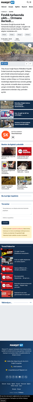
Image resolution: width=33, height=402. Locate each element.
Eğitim (17, 7)
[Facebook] (7, 377)
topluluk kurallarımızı (17, 228)
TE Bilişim (20, 392)
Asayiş (10, 7)
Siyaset (24, 7)
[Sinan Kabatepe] (5, 135)
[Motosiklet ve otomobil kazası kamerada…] (24, 180)
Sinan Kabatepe (16, 133)
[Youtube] (19, 377)
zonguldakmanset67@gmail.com (17, 370)
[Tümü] (31, 302)
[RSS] (26, 377)
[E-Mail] (12, 137)
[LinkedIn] (16, 377)
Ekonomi (23, 383)
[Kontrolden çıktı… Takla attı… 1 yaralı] (24, 165)
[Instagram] (13, 377)
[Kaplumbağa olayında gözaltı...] (8, 151)
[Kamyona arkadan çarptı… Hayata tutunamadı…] (8, 180)
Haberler (4, 11)
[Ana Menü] (30, 2)
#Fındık (4, 34)
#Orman (28, 34)
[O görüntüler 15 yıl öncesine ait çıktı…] (24, 151)
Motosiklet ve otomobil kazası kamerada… (22, 187)
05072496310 (17, 366)
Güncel (3, 7)
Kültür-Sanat (14, 385)
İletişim (14, 389)
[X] (10, 377)
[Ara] (28, 2)
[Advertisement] (16, 323)
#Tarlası (12, 34)
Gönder (5, 222)
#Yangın (19, 34)
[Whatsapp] (22, 377)
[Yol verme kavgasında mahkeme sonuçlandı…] (8, 165)
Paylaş (5, 63)
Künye (19, 389)
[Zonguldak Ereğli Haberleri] (7, 2)
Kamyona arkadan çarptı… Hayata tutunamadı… (7, 187)
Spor (20, 385)
